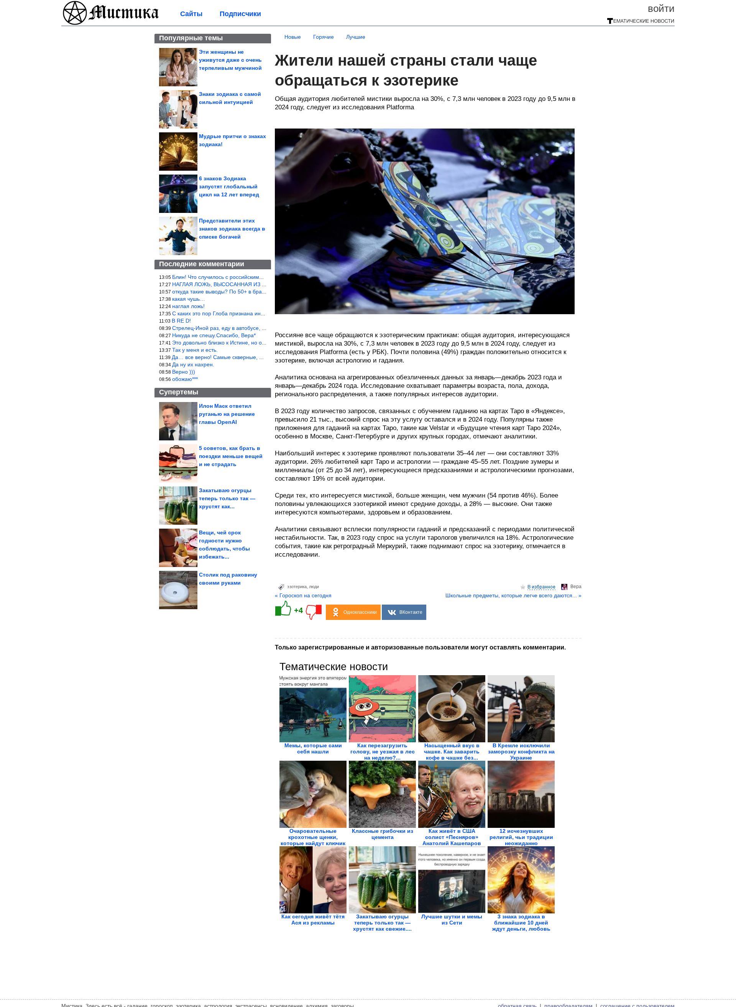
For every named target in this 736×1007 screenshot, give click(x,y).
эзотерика (297, 586)
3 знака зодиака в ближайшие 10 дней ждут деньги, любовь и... (521, 925)
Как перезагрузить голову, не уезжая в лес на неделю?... (382, 751)
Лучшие (355, 37)
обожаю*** (185, 379)
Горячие (323, 37)
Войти (661, 8)
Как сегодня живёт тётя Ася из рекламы (313, 919)
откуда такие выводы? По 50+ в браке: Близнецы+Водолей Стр (251, 291)
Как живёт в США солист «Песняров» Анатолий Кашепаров (451, 837)
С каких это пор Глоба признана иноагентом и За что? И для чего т (256, 313)
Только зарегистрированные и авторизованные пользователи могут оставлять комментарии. (420, 647)
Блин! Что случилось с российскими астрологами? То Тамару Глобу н (260, 277)
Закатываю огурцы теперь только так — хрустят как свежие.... (382, 922)
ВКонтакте (410, 612)
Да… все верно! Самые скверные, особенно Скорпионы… (245, 357)
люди (314, 586)
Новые (292, 37)
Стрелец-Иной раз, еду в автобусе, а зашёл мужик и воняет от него (257, 328)
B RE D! (181, 321)
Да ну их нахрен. (193, 364)
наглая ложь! (188, 306)
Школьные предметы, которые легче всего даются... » (513, 595)
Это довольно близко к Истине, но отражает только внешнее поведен (259, 343)
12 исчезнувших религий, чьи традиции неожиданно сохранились (521, 840)
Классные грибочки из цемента (382, 834)
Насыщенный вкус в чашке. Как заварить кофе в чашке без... (452, 751)
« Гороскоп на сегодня (303, 595)
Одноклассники (360, 612)
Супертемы (178, 392)
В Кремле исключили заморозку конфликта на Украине (521, 751)
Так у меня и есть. (195, 350)
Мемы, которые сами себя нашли (313, 748)
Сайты (191, 14)
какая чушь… (188, 299)
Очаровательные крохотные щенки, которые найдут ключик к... (313, 840)
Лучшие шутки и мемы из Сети (451, 919)
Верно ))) (183, 372)
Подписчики (240, 14)
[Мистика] (111, 23)
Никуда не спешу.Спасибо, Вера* (214, 335)
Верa (576, 586)
